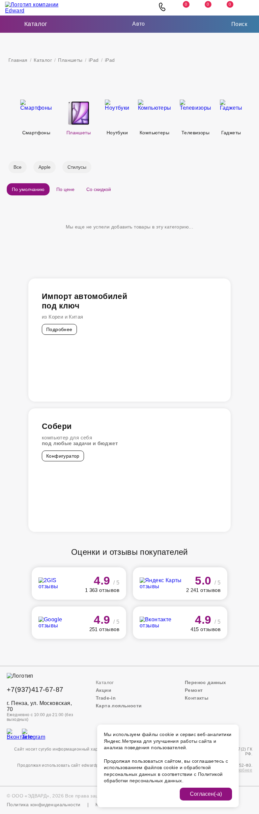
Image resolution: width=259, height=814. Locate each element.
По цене (65, 189)
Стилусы (76, 167)
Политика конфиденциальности (44, 804)
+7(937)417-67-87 (35, 689)
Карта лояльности (119, 705)
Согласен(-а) (206, 794)
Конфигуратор (63, 456)
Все (17, 167)
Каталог (43, 60)
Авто (138, 24)
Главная (18, 60)
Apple (44, 167)
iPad (94, 60)
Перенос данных (205, 682)
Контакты (196, 698)
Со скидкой (98, 189)
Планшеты (70, 60)
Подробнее (59, 329)
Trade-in (106, 698)
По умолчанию (28, 189)
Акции (103, 690)
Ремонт (194, 690)
